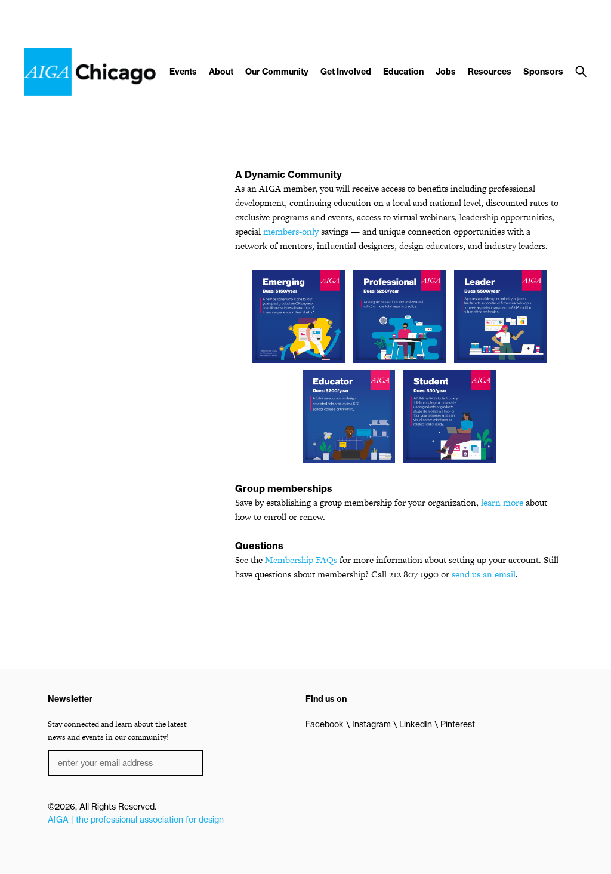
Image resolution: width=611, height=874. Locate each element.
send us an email (484, 574)
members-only (291, 231)
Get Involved (345, 71)
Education (403, 71)
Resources (489, 71)
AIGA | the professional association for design (136, 819)
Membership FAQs (301, 559)
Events (183, 71)
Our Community (276, 71)
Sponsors (543, 71)
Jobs (446, 71)
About (221, 71)
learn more (502, 502)
